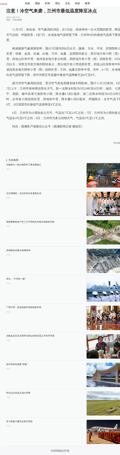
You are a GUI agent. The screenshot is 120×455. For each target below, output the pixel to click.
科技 (77, 3)
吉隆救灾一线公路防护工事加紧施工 (23, 164)
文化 (67, 3)
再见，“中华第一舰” (16, 279)
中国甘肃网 (17, 20)
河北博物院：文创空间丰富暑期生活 (23, 193)
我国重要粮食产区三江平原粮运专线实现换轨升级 (30, 222)
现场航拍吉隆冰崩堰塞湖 (18, 250)
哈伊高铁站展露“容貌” (17, 364)
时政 (27, 3)
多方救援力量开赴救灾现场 (19, 421)
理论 (57, 3)
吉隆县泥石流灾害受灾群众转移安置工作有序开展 (30, 335)
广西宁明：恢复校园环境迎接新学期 (23, 307)
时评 (47, 3)
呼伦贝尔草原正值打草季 (18, 393)
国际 (37, 3)
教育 (87, 3)
